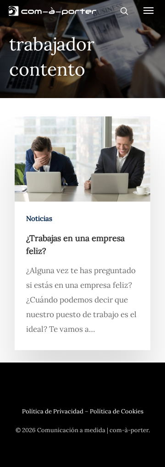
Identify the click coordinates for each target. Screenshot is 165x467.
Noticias (39, 218)
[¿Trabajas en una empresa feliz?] (82, 233)
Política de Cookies (116, 411)
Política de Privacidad (52, 411)
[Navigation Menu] (148, 10)
